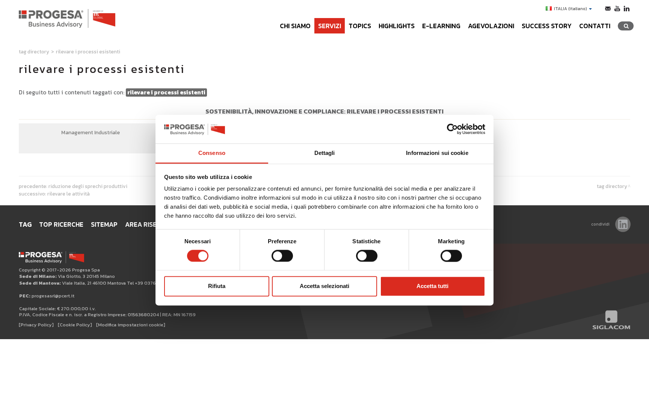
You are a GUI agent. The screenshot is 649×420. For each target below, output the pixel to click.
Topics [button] (360, 26)
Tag (25, 224)
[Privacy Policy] (36, 324)
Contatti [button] (594, 26)
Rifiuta (216, 286)
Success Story (547, 26)
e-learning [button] (441, 26)
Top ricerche (61, 224)
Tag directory (34, 51)
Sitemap (104, 224)
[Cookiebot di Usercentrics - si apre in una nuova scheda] (452, 129)
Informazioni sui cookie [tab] (437, 153)
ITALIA (570, 9)
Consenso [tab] (211, 153)
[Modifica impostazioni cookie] (130, 324)
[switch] (282, 256)
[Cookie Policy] (75, 324)
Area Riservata (151, 224)
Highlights (397, 26)
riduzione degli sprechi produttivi (87, 186)
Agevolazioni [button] (491, 26)
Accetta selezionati (324, 286)
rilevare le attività (68, 193)
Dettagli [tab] (324, 153)
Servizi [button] (329, 26)
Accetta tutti (432, 286)
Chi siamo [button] (295, 26)
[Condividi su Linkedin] (623, 224)
